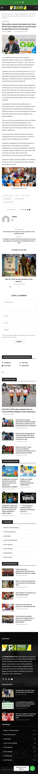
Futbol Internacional (9, 532)
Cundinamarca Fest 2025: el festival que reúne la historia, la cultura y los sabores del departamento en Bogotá (10, 483)
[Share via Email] (29, 209)
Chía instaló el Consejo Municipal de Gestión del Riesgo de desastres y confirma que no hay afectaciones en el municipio (26, 422)
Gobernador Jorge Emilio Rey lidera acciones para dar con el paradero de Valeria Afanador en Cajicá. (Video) (9, 509)
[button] (3, 270)
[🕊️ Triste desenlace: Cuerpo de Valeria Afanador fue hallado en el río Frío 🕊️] (28, 498)
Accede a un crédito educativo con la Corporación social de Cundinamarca (27, 482)
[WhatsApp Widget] (32, 768)
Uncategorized (7, 553)
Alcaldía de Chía (7, 195)
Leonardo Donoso (8, 202)
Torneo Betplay (7, 548)
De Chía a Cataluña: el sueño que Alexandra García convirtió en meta (26, 715)
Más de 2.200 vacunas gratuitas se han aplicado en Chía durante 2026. (25, 583)
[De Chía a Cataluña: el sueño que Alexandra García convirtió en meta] (8, 717)
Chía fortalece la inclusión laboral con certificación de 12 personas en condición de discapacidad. (25, 619)
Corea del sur (25, 195)
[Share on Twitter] (25, 209)
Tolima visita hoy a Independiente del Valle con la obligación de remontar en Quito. (26, 571)
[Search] (36, 8)
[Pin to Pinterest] (27, 209)
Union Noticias (7, 557)
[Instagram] (20, 2)
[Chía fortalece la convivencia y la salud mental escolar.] (8, 596)
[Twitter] (17, 2)
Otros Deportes (8, 544)
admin (9, 31)
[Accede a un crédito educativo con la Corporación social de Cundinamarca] (28, 471)
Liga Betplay (7, 536)
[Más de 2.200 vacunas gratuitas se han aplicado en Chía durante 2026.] (19, 265)
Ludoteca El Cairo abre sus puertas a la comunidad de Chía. (25, 605)
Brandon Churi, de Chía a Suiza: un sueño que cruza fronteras (25, 691)
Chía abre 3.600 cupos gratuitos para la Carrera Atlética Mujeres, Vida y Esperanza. (19, 410)
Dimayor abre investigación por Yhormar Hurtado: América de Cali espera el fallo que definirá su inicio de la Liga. (25, 436)
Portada (4, 14)
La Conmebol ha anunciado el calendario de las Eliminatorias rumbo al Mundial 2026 (25, 704)
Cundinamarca (7, 199)
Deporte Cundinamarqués (11, 527)
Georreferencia (19, 199)
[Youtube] (22, 2)
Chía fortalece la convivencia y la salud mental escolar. (26, 594)
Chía (17, 195)
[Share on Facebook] (23, 209)
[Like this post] (21, 209)
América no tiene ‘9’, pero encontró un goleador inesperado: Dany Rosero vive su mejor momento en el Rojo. (26, 450)
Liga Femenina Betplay (10, 540)
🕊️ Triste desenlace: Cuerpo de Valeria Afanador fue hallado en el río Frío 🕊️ (27, 508)
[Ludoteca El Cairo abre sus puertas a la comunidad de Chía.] (8, 607)
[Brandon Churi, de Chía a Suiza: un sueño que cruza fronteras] (8, 693)
